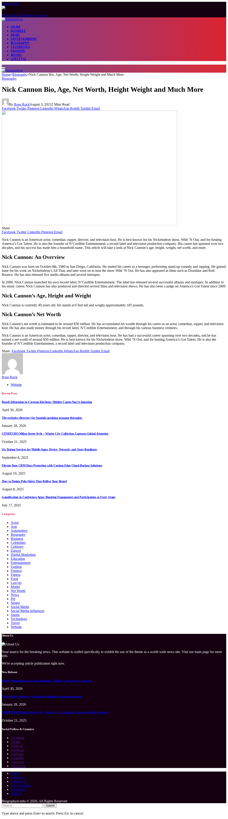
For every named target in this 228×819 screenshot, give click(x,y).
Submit (50, 805)
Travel (15, 623)
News (15, 35)
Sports (15, 615)
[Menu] (3, 67)
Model (16, 55)
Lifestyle (18, 59)
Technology (19, 619)
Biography (20, 43)
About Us (17, 777)
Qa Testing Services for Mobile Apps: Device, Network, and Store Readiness (49, 449)
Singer (15, 603)
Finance (16, 571)
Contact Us (18, 781)
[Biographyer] (12, 19)
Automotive (19, 530)
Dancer (16, 551)
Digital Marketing (23, 555)
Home (15, 27)
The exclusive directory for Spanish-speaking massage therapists (42, 418)
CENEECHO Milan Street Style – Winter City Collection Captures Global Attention (55, 433)
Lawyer (16, 583)
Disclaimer (18, 789)
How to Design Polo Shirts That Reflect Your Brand (34, 481)
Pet (13, 599)
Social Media (20, 607)
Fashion (18, 51)
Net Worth (18, 591)
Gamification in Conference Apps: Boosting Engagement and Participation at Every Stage (58, 497)
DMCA (16, 793)
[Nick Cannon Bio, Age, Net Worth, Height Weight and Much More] (89, 224)
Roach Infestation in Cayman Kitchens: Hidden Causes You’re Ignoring (47, 402)
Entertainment (24, 39)
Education (18, 559)
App (14, 526)
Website (16, 627)
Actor (15, 522)
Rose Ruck (22, 104)
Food (14, 579)
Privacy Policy (21, 785)
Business (18, 31)
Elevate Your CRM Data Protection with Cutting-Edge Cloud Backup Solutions (52, 465)
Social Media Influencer (27, 611)
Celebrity (17, 547)
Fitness (15, 575)
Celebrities (20, 47)
